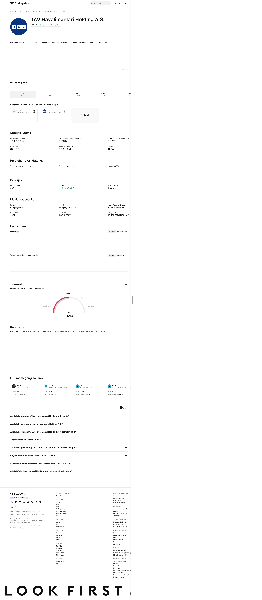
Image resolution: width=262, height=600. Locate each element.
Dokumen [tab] (45, 42)
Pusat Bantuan (118, 539)
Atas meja (59, 563)
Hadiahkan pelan (119, 502)
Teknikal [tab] (64, 42)
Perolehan (59, 535)
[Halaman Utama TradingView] (20, 3)
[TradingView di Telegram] (32, 501)
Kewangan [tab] (35, 42)
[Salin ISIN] (128, 215)
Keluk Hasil (59, 548)
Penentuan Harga (119, 498)
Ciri (114, 496)
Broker (115, 511)
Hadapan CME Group (120, 522)
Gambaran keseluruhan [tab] (19, 42)
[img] (57, 25)
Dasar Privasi (117, 566)
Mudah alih (60, 561)
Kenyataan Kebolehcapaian (122, 570)
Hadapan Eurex (118, 524)
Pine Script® (60, 555)
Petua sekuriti (118, 572)
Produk (117, 3)
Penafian (116, 563)
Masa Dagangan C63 (120, 555)
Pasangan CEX (61, 511)
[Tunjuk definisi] (27, 138)
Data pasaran (117, 500)
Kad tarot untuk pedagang (122, 553)
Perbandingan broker (120, 513)
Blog (114, 537)
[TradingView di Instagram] (24, 501)
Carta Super (60, 496)
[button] (121, 3)
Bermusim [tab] (83, 42)
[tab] (112, 231)
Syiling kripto (60, 509)
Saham (58, 502)
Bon (57, 507)
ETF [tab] (99, 42)
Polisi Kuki (116, 568)
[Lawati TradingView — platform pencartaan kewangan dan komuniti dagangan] (18, 82)
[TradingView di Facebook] (15, 501)
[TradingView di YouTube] (19, 501)
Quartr (40, 525)
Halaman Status (118, 577)
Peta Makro (60, 553)
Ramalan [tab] (73, 42)
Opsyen (59, 550)
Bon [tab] (105, 42)
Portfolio (59, 546)
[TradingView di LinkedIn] (28, 501)
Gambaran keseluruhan (121, 509)
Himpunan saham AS (120, 526)
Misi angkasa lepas (119, 535)
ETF (57, 504)
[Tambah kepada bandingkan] (34, 111)
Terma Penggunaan (119, 561)
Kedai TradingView (119, 550)
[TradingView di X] (11, 501)
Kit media (116, 544)
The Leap (116, 516)
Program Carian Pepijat (121, 575)
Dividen (58, 537)
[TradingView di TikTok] (36, 501)
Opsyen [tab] (92, 42)
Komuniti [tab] (55, 42)
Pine (57, 516)
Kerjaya (115, 542)
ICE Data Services (38, 511)
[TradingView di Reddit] (40, 501)
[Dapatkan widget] (126, 284)
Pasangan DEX (61, 513)
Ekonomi (59, 533)
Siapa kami (117, 533)
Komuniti (128, 3)
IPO (57, 539)
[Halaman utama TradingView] (18, 493)
